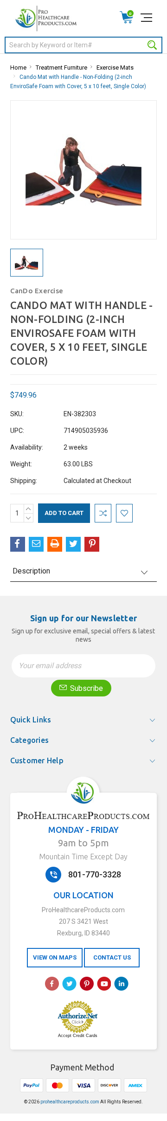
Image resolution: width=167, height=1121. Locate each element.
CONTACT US (112, 957)
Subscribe (85, 688)
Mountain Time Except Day (83, 856)
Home (18, 67)
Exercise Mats (115, 67)
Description (31, 571)
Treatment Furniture (61, 67)
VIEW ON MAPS (55, 957)
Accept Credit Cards (77, 1035)
